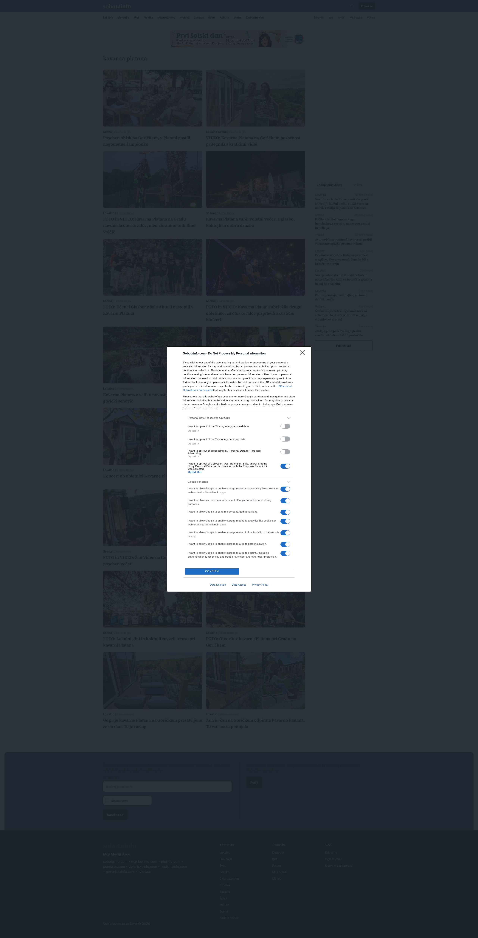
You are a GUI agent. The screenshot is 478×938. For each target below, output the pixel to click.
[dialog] (239, 469)
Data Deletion (218, 584)
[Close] (303, 353)
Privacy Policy (260, 584)
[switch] (285, 426)
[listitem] (239, 418)
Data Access (239, 584)
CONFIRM (212, 571)
